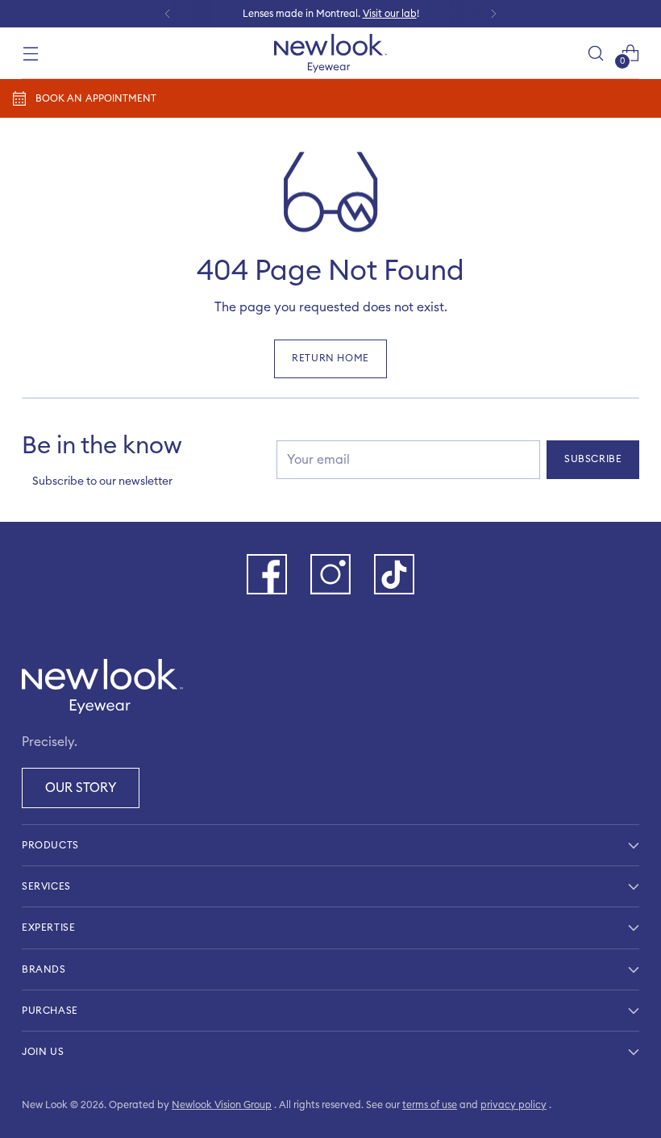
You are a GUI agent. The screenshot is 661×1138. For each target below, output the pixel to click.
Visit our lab (390, 14)
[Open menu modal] (30, 52)
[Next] (493, 13)
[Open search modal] (596, 52)
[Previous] (167, 13)
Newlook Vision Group (222, 1105)
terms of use (429, 1105)
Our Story (81, 788)
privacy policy (513, 1105)
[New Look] (330, 53)
